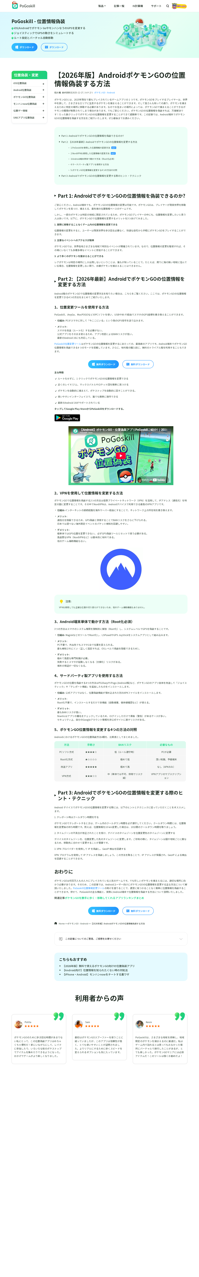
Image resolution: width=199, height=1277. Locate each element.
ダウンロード (27, 47)
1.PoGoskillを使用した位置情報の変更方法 (93, 147)
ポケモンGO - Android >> (79, 923)
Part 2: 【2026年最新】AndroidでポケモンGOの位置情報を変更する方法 (99, 142)
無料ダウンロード (105, 364)
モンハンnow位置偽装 (25, 103)
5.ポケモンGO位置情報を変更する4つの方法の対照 (94, 170)
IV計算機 (138, 6)
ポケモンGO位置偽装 (24, 97)
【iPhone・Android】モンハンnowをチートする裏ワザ (95, 974)
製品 (101, 6)
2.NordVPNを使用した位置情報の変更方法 (90, 153)
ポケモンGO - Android (104, 92)
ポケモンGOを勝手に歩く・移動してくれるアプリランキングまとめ (104, 898)
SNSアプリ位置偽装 (23, 117)
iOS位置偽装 (20, 83)
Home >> (62, 923)
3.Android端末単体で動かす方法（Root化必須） (93, 158)
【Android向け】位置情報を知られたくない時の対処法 (95, 970)
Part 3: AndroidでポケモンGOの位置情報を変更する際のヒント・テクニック (101, 175)
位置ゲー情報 (20, 110)
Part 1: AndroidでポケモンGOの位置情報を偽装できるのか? (92, 135)
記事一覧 (119, 6)
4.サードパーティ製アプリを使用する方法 (90, 164)
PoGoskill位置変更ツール (67, 343)
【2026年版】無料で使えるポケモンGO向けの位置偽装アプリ (98, 966)
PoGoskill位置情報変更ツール (88, 888)
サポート (156, 6)
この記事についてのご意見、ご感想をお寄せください (93, 938)
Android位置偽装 (22, 90)
